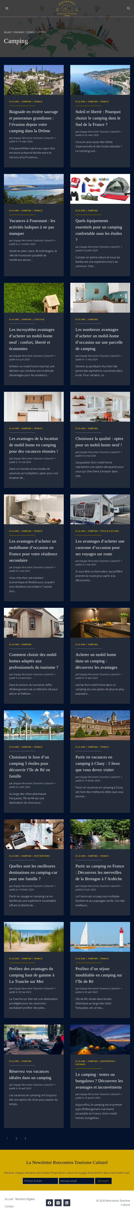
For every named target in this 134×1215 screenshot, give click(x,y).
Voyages (30, 31)
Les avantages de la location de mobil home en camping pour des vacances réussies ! (33, 445)
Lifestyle (39, 319)
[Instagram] (58, 1202)
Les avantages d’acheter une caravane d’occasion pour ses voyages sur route (100, 547)
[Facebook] (49, 1202)
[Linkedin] (66, 1202)
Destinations (42, 856)
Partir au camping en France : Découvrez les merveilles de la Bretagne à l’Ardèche (99, 872)
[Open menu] (7, 8)
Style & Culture (109, 531)
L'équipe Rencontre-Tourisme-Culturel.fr (33, 138)
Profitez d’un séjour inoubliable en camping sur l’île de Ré (98, 975)
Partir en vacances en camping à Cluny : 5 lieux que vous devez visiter (97, 763)
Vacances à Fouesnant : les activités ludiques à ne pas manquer (32, 227)
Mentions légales (25, 1199)
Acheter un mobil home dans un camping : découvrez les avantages (96, 661)
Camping (26, 101)
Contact (9, 1206)
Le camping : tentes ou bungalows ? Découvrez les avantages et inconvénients (99, 1081)
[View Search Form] (128, 8)
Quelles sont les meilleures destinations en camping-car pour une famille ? (33, 872)
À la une (14, 101)
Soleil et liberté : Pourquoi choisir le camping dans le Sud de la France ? (98, 118)
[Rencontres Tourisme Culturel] (67, 8)
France (38, 101)
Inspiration (18, 31)
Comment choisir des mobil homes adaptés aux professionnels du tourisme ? (33, 661)
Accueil (7, 31)
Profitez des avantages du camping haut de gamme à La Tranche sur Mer (31, 975)
